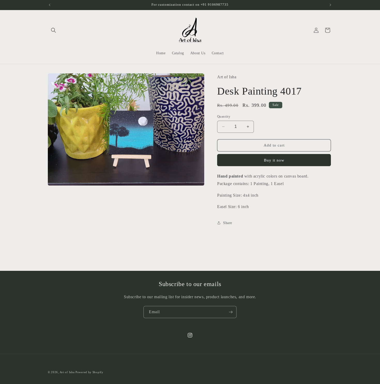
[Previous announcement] (49, 5)
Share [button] (227, 223)
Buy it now (274, 160)
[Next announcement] (330, 5)
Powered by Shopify (89, 372)
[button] (53, 30)
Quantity (223, 116)
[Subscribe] (230, 312)
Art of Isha (67, 372)
